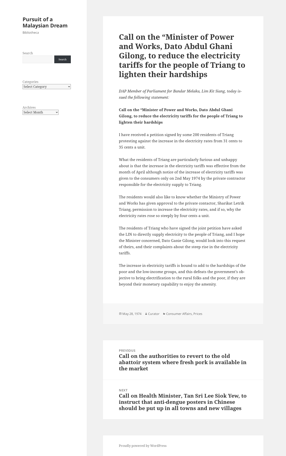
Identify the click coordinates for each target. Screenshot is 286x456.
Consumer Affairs (179, 314)
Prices (197, 314)
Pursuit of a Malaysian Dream (45, 22)
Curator (154, 314)
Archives (29, 107)
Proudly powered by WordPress (143, 446)
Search (28, 53)
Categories (30, 82)
